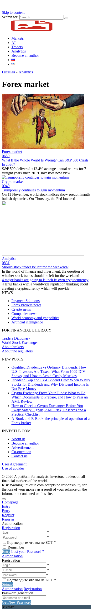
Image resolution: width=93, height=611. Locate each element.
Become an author (25, 55)
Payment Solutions (25, 301)
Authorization (12, 556)
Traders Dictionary (16, 338)
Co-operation (21, 452)
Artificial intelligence (27, 322)
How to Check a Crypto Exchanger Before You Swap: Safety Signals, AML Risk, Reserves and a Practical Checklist (48, 410)
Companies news (24, 314)
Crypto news (21, 309)
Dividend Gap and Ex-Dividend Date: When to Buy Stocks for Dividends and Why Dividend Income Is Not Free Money (50, 384)
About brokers (13, 347)
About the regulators (17, 351)
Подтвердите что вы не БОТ (31, 542)
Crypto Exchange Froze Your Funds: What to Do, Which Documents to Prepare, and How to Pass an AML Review (49, 397)
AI (13, 43)
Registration (11, 528)
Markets (17, 38)
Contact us (19, 456)
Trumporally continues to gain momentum (33, 190)
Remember (16, 547)
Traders (17, 47)
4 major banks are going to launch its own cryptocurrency (45, 280)
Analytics (18, 51)
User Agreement (14, 464)
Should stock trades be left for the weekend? (35, 267)
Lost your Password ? (27, 551)
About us (18, 439)
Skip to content (13, 12)
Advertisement (22, 447)
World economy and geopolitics (35, 318)
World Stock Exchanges (20, 343)
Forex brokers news (26, 305)
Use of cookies (13, 468)
